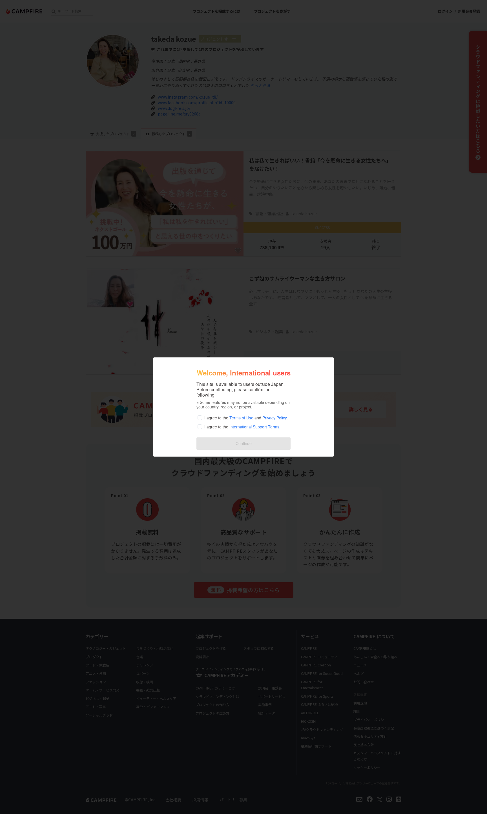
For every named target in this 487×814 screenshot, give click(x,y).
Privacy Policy (274, 418)
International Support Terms (254, 427)
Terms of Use (241, 418)
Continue (244, 443)
